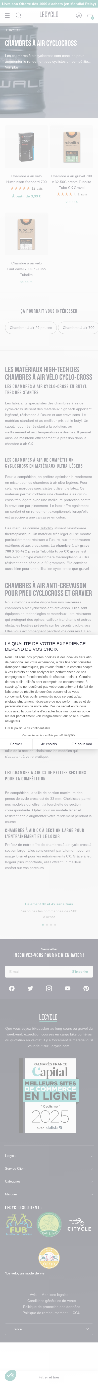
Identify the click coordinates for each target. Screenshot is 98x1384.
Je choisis (49, 744)
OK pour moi (82, 744)
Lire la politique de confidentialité (27, 728)
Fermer (16, 744)
